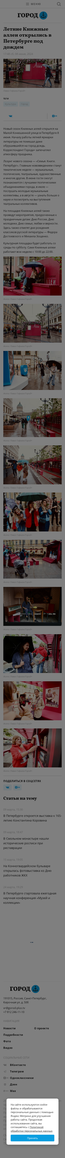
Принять (32, 1138)
